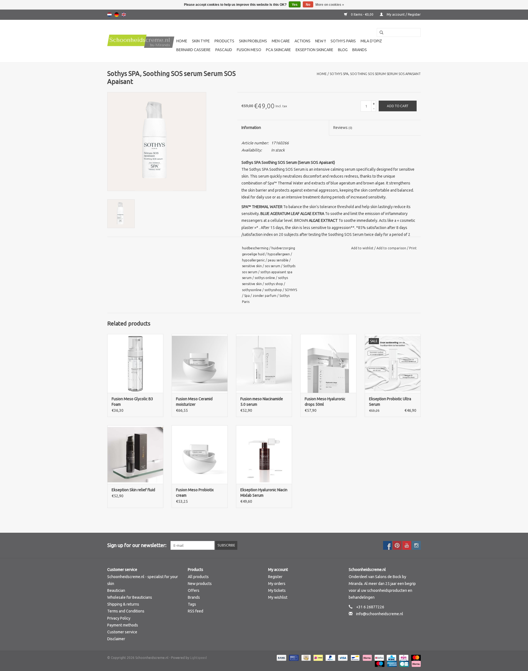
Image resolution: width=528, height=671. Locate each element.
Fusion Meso (249, 50)
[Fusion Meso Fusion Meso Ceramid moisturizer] (200, 363)
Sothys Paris (343, 41)
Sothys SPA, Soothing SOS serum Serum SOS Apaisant (375, 74)
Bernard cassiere (193, 50)
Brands (359, 50)
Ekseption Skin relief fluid (133, 490)
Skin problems (253, 41)
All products (198, 577)
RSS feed (195, 611)
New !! (320, 41)
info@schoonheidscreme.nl (379, 614)
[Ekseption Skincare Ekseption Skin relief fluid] (135, 454)
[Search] (379, 32)
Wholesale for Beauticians (129, 597)
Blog (343, 50)
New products (200, 583)
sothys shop (274, 284)
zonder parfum (264, 295)
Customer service (122, 632)
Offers (193, 590)
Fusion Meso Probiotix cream (195, 493)
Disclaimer (116, 639)
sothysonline (252, 290)
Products (224, 41)
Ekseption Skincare (314, 50)
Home (181, 41)
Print (413, 248)
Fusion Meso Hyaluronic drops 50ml (325, 402)
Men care (281, 41)
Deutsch (116, 14)
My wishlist (277, 597)
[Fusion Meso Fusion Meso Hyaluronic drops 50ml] (328, 363)
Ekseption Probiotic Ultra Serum (390, 402)
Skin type (201, 41)
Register (275, 577)
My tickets (277, 590)
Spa (247, 295)
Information (251, 127)
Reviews (342, 127)
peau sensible (278, 260)
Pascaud (223, 50)
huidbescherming (255, 248)
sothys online (265, 278)
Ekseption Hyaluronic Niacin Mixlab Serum (263, 493)
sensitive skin (252, 266)
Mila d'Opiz (371, 41)
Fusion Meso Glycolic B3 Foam (132, 402)
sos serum (272, 266)
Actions (302, 41)
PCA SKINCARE (278, 50)
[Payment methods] (281, 657)
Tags (192, 604)
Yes (295, 5)
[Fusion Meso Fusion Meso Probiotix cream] (200, 454)
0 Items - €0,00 (362, 14)
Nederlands (109, 14)
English (124, 14)
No (308, 5)
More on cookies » (329, 5)
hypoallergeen (279, 254)
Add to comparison (391, 248)
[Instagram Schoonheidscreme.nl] (416, 545)
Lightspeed (198, 657)
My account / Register (403, 14)
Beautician (116, 590)
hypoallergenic (253, 260)
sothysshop (273, 290)
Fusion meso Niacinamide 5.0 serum (261, 402)
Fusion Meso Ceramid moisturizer (194, 402)
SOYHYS (291, 290)
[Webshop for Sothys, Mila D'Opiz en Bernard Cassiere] (141, 41)
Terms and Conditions (125, 611)
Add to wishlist (362, 248)
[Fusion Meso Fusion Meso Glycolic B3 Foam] (135, 363)
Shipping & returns (123, 604)
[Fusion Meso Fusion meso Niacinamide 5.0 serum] (264, 363)
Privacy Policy (118, 618)
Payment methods (122, 625)
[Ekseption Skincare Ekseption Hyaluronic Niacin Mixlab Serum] (264, 454)
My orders (276, 583)
